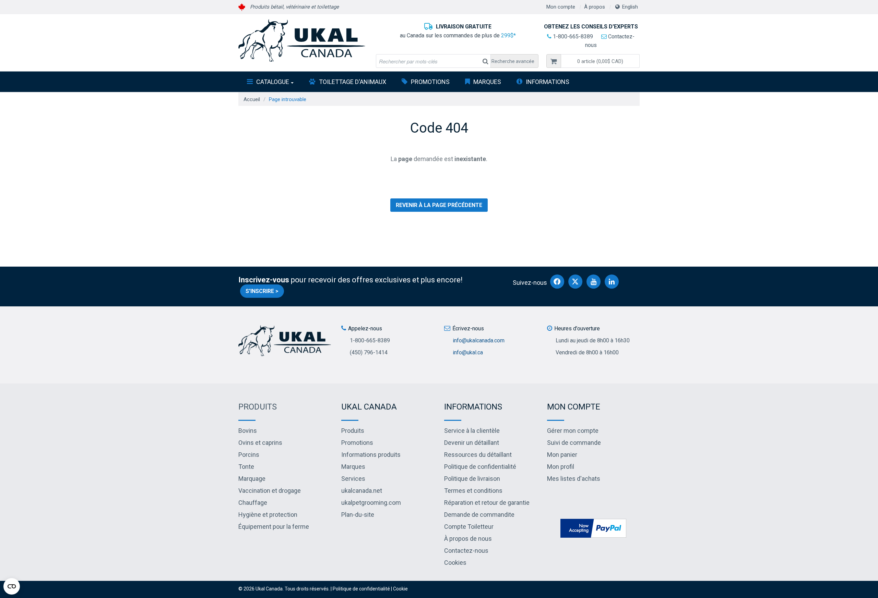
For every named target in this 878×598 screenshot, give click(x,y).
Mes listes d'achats (573, 478)
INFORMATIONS (547, 81)
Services (353, 478)
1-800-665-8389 (572, 36)
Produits (257, 407)
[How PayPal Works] (593, 527)
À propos (594, 7)
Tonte (246, 466)
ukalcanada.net (361, 490)
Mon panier (562, 454)
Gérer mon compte (572, 430)
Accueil (252, 99)
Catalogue (272, 81)
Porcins (248, 454)
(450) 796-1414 (369, 352)
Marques (487, 81)
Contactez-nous (466, 550)
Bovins (247, 430)
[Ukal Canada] (301, 40)
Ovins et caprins (260, 442)
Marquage (251, 478)
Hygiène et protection (267, 514)
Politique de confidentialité (480, 466)
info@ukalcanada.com (479, 340)
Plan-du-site (357, 514)
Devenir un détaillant (471, 442)
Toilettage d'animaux (352, 81)
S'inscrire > (262, 291)
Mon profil (560, 466)
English (630, 7)
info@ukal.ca (468, 352)
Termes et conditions (473, 490)
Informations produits (371, 454)
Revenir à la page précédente (439, 205)
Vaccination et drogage (269, 490)
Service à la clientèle (472, 430)
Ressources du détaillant (478, 454)
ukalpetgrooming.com (371, 502)
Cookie (400, 588)
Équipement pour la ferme (273, 526)
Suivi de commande (574, 442)
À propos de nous (468, 538)
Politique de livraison (472, 478)
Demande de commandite (479, 514)
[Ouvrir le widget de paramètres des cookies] (11, 586)
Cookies (455, 562)
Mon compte (560, 7)
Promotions (430, 81)
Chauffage (252, 502)
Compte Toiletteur (469, 526)
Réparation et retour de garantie (487, 502)
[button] (600, 61)
